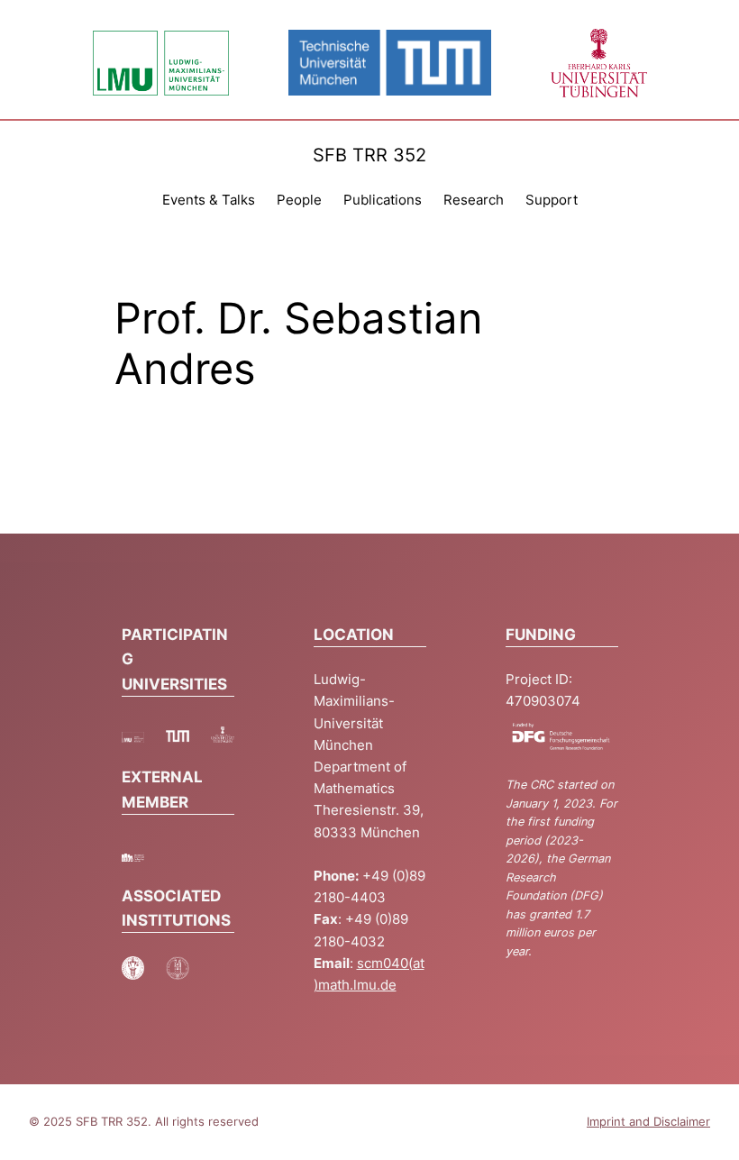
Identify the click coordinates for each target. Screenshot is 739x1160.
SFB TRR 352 (369, 154)
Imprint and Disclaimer (648, 1121)
